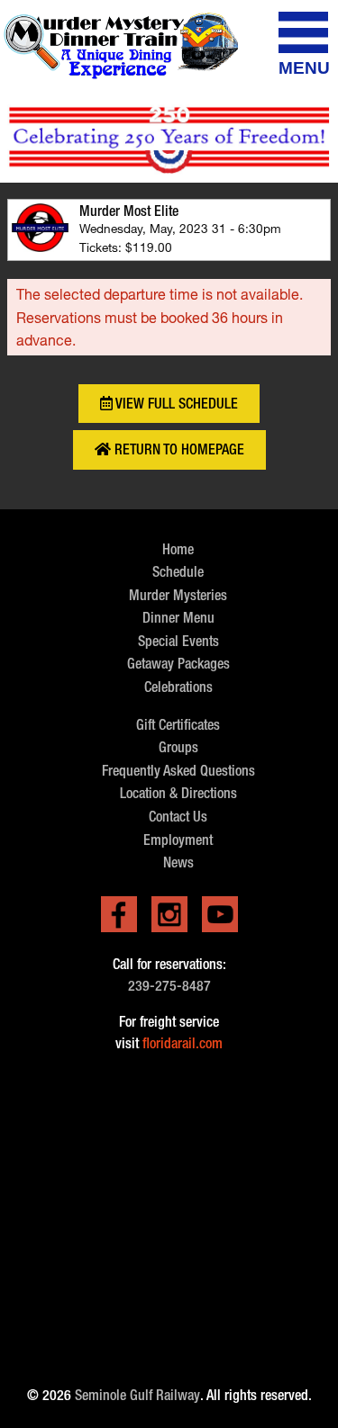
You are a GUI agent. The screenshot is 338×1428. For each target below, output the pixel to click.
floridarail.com (182, 1043)
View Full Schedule (175, 403)
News (178, 862)
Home (178, 549)
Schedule (178, 571)
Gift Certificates (178, 724)
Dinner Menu (178, 617)
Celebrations (178, 687)
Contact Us (178, 816)
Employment (178, 840)
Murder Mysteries (178, 595)
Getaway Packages (178, 663)
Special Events (178, 641)
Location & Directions (178, 793)
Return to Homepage (177, 449)
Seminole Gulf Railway (137, 1395)
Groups (178, 747)
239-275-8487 (169, 985)
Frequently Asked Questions (178, 770)
